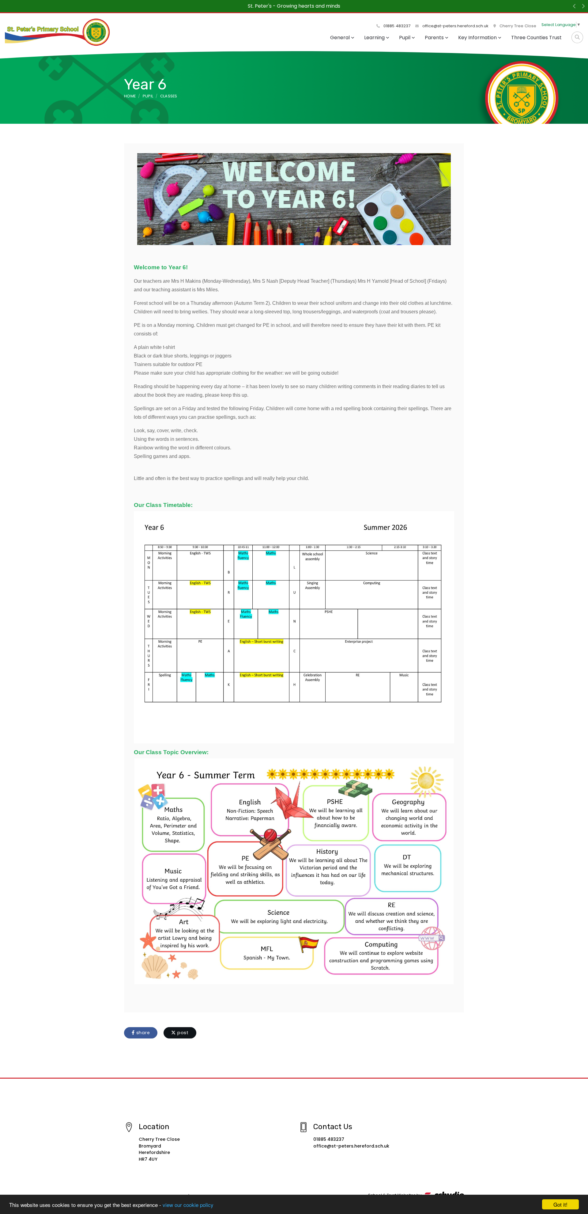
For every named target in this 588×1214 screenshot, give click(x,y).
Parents (434, 37)
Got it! (560, 1204)
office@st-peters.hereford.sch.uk (454, 26)
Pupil (404, 37)
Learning (374, 37)
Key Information (477, 37)
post (182, 1033)
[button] (574, 6)
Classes (168, 96)
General (340, 37)
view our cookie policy (188, 1204)
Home (130, 96)
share (142, 1033)
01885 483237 (396, 26)
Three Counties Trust (536, 37)
